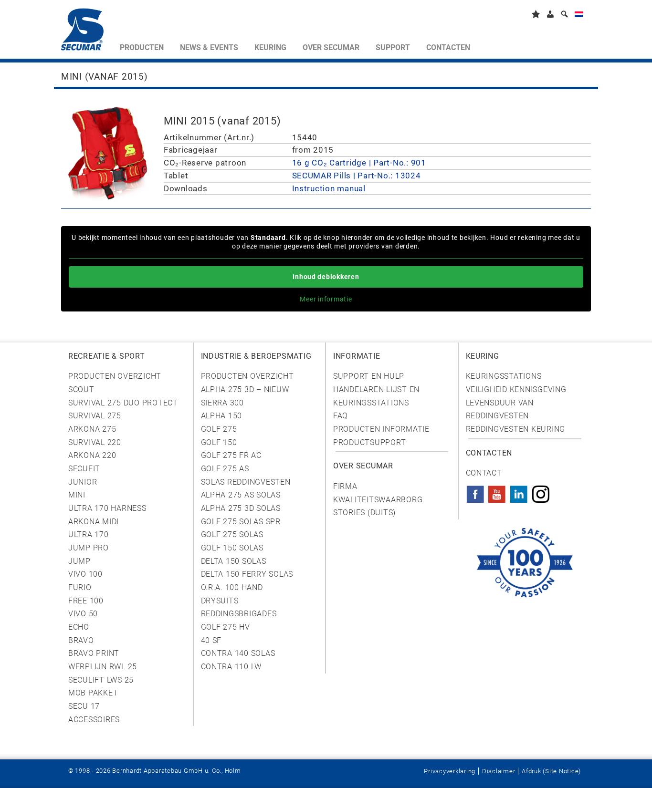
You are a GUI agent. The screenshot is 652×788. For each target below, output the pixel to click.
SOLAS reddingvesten (246, 482)
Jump (79, 561)
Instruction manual (329, 188)
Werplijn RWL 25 (102, 666)
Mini (76, 494)
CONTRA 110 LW (231, 666)
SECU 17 (84, 706)
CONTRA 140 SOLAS (238, 653)
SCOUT (81, 389)
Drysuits (220, 600)
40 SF (211, 640)
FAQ (340, 415)
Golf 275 (219, 429)
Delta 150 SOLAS (233, 561)
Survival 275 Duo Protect (123, 402)
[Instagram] (540, 491)
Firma (345, 486)
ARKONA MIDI (93, 521)
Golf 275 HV (225, 627)
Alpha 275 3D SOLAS (241, 508)
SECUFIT (84, 468)
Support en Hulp (368, 376)
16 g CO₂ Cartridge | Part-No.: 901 (359, 162)
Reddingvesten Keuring (516, 429)
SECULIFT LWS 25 (101, 679)
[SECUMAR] (86, 31)
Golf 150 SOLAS (232, 547)
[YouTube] (496, 491)
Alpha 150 (221, 415)
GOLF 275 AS (225, 468)
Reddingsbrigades (239, 613)
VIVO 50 (83, 613)
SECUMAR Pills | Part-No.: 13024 (356, 175)
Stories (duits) (364, 512)
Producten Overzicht (114, 376)
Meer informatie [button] (326, 299)
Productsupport (369, 442)
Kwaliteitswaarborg (377, 499)
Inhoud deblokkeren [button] (326, 276)
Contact (484, 472)
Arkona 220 (92, 455)
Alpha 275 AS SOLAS (241, 494)
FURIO (80, 587)
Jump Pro (88, 547)
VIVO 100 (85, 574)
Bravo (81, 640)
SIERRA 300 (222, 402)
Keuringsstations (504, 376)
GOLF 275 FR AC (231, 455)
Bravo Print (93, 653)
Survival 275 (94, 415)
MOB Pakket (93, 692)
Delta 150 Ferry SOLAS (247, 574)
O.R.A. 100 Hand (232, 587)
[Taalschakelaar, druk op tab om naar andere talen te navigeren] (579, 16)
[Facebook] (475, 491)
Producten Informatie (381, 429)
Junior (82, 482)
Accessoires (94, 719)
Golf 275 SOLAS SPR (241, 521)
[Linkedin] (518, 491)
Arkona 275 (92, 429)
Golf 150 (219, 442)
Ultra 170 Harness (107, 508)
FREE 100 (86, 600)
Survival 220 (94, 442)
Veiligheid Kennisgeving (516, 389)
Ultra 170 (88, 534)
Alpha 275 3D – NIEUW (245, 389)
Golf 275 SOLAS (232, 534)
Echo (78, 627)
